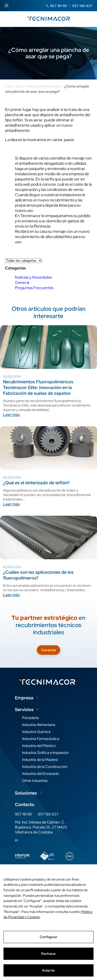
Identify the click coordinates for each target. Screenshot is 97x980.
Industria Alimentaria (38, 724)
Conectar (48, 650)
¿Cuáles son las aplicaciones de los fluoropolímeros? (38, 575)
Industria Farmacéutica (40, 738)
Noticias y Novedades (33, 277)
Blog (19, 86)
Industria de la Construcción (44, 766)
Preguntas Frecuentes (43, 86)
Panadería (30, 717)
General (22, 282)
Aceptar (48, 970)
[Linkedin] (16, 840)
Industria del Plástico (39, 745)
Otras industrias (35, 780)
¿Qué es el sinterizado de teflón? (36, 483)
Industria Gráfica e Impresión (45, 752)
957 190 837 (82, 6)
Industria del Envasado (40, 773)
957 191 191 (58, 6)
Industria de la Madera (40, 759)
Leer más (11, 414)
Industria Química (36, 731)
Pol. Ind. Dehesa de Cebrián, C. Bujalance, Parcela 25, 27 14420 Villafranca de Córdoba (41, 827)
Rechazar (48, 953)
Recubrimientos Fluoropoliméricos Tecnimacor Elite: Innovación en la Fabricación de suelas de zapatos (38, 387)
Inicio (9, 86)
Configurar (48, 937)
